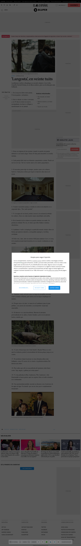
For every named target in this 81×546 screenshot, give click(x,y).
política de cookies (53, 270)
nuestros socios (37, 260)
